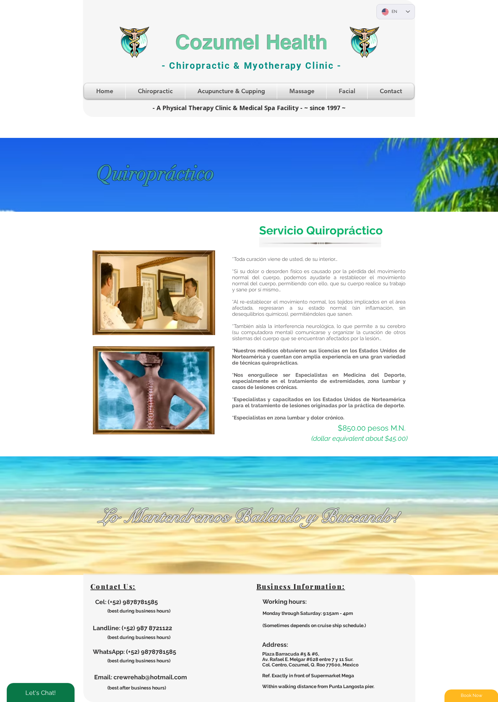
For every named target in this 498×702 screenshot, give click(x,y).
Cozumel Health (251, 42)
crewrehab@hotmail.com (150, 677)
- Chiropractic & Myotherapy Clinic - (251, 65)
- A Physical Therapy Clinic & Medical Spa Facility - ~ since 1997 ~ (249, 108)
